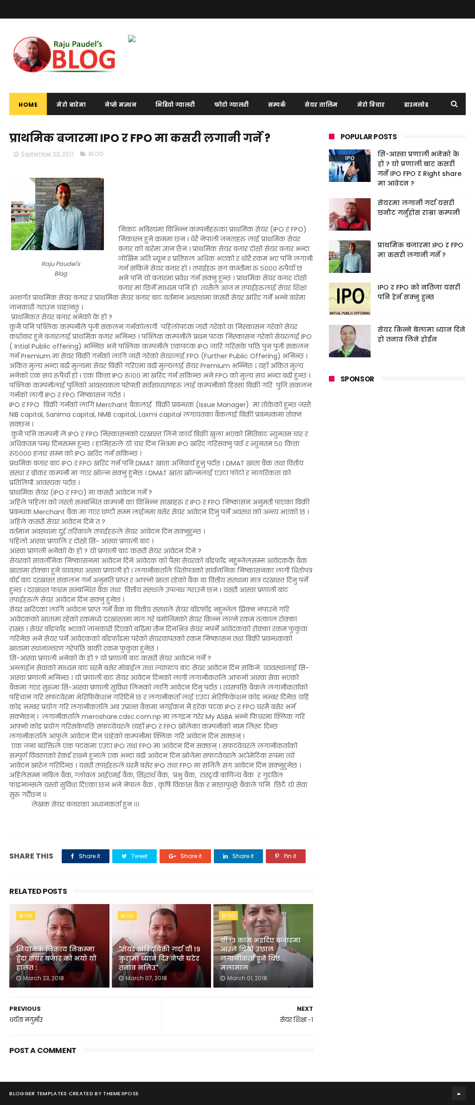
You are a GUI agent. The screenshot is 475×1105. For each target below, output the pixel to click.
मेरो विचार (371, 105)
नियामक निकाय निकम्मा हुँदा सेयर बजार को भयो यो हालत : (56, 958)
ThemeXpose (121, 1093)
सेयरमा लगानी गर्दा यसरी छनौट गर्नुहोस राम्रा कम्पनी (419, 207)
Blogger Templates (38, 1093)
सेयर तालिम (321, 105)
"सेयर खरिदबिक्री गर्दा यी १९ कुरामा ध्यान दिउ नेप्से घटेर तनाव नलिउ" (159, 958)
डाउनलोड (416, 105)
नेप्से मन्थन (120, 105)
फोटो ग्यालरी (231, 105)
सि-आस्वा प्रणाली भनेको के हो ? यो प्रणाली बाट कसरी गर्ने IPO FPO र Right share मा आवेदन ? (420, 168)
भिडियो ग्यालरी (175, 105)
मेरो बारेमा (71, 105)
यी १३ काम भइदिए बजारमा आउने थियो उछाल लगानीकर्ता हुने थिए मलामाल (260, 954)
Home (28, 105)
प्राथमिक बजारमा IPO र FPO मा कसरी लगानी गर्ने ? (420, 249)
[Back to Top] (459, 1093)
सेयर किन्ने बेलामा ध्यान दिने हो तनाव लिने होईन (421, 334)
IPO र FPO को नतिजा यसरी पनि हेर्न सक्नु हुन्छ (419, 292)
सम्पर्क (277, 105)
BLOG (96, 154)
